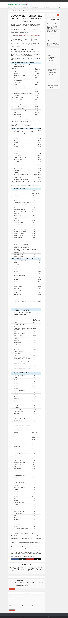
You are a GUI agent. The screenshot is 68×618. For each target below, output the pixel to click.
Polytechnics (45, 616)
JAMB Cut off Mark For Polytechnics (53, 60)
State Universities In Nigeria (52, 72)
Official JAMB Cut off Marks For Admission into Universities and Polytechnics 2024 (52, 27)
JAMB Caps (49, 55)
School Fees (13, 10)
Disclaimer (55, 616)
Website (34, 605)
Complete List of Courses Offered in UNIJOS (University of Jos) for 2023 (35, 568)
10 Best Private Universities (48, 7)
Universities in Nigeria (36, 7)
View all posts (12, 588)
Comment (10, 596)
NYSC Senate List (50, 87)
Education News (37, 616)
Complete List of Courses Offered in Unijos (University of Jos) (27, 35)
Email (21, 605)
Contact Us (58, 616)
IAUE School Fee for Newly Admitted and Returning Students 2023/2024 (16, 568)
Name (10, 605)
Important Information (25, 7)
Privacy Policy (52, 616)
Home (9, 7)
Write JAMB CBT (16, 7)
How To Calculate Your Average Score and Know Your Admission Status (53, 78)
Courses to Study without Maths (53, 85)
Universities (41, 616)
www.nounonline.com (51, 53)
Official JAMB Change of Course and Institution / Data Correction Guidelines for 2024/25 (53, 44)
